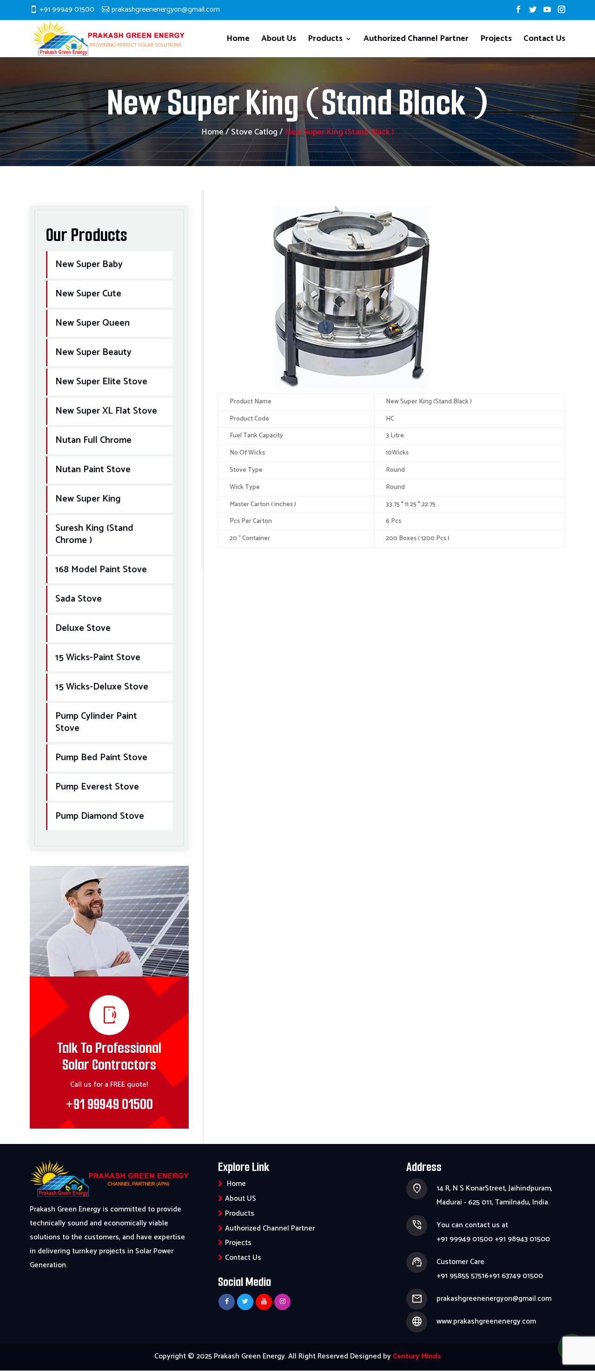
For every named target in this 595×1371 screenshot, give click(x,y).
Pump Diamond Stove (99, 816)
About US (240, 1198)
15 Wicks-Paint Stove (97, 657)
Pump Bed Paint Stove (101, 757)
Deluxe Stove (83, 628)
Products (325, 40)
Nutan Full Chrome (93, 440)
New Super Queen (92, 323)
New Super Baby (89, 264)
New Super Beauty (93, 352)
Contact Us (544, 40)
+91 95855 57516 (462, 1276)
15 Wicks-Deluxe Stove (101, 687)
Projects (496, 40)
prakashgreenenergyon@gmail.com (493, 1298)
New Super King (88, 499)
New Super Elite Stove (101, 381)
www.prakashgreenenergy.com (486, 1321)
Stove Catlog (254, 132)
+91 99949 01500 (67, 9)
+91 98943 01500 (522, 1239)
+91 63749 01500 (516, 1276)
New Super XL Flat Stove (106, 411)
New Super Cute (88, 293)
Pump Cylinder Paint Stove (96, 722)
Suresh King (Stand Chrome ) (94, 534)
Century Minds (417, 1356)
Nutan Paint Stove (93, 469)
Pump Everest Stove (97, 787)
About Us (278, 40)
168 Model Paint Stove (101, 569)
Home (238, 40)
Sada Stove (78, 599)
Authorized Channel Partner (416, 40)
